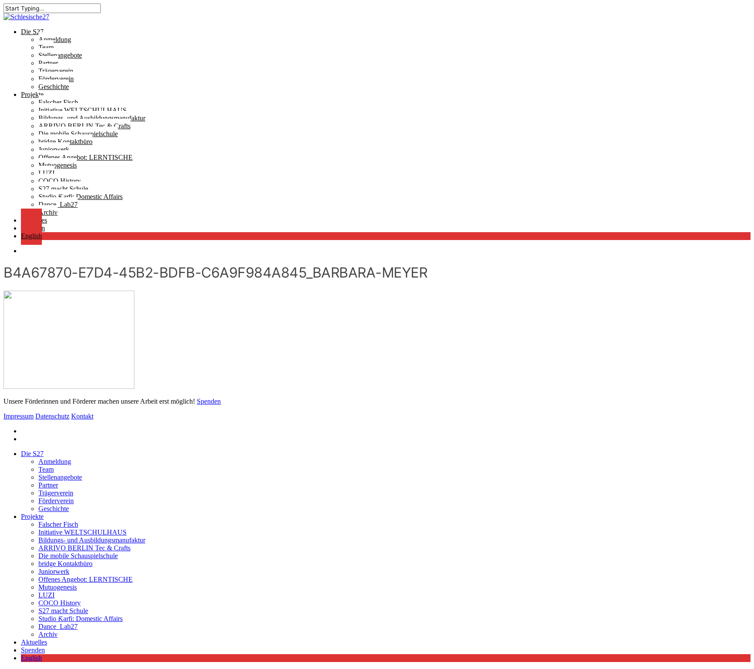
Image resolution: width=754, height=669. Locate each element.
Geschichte (53, 508)
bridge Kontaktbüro (65, 563)
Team (46, 469)
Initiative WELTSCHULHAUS (82, 532)
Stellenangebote (60, 477)
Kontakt (82, 416)
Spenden (209, 401)
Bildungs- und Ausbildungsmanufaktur (91, 540)
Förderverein (56, 500)
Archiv (48, 634)
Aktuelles (34, 642)
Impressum (18, 416)
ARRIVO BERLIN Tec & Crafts (84, 548)
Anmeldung (54, 461)
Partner (48, 485)
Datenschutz (52, 416)
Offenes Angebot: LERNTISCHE (85, 579)
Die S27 (32, 453)
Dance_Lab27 (58, 626)
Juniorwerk (53, 571)
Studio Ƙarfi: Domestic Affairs (80, 618)
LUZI (46, 595)
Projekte (32, 516)
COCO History (59, 603)
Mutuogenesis (57, 587)
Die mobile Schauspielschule (78, 555)
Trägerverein (55, 493)
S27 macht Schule (63, 610)
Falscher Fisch (58, 524)
